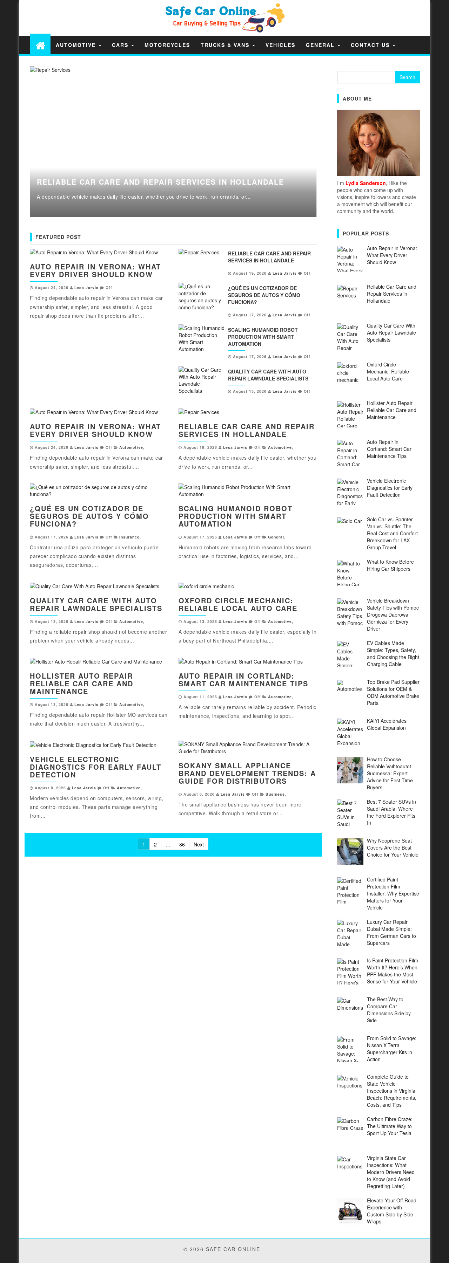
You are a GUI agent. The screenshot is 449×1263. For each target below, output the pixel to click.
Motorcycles (167, 44)
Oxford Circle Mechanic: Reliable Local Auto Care (238, 604)
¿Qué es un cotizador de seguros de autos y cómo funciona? (264, 295)
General (321, 44)
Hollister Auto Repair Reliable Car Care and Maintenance (81, 683)
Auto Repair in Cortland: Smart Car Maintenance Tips (243, 679)
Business (275, 794)
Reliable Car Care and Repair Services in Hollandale (160, 182)
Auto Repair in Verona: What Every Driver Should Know (95, 270)
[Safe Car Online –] (40, 45)
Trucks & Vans (226, 44)
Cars (121, 44)
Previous (14, 141)
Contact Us (371, 44)
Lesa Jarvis (86, 287)
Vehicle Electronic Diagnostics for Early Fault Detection (95, 767)
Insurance (129, 537)
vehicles (280, 44)
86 (182, 844)
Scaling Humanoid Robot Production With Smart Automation (263, 336)
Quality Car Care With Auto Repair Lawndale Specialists (268, 375)
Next (333, 141)
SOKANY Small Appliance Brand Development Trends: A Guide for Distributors (247, 773)
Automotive (77, 44)
